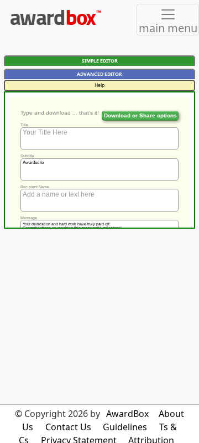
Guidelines (125, 427)
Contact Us (68, 427)
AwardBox (127, 414)
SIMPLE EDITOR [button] (100, 61)
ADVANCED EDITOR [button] (99, 74)
